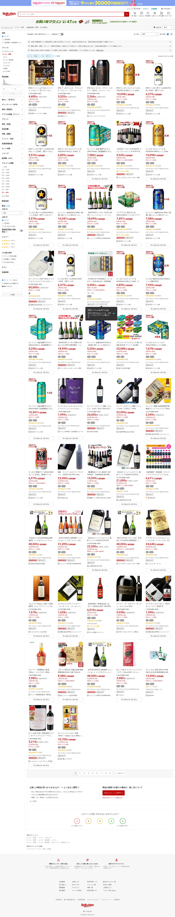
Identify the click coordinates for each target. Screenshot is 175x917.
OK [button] (114, 313)
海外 (8, 206)
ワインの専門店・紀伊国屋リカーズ (71, 431)
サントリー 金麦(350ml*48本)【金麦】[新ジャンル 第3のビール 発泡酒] (158, 215)
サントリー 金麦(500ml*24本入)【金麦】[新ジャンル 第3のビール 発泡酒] (99, 345)
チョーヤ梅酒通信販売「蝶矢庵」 (41, 694)
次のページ (121, 773)
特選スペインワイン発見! (39, 113)
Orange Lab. (64, 498)
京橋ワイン (63, 116)
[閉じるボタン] (170, 42)
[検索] (126, 14)
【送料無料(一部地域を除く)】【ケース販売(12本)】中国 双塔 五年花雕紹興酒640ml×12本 (99, 606)
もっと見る (33, 801)
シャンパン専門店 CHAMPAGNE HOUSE (101, 238)
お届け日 (5, 217)
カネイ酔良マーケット (96, 632)
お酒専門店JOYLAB (125, 500)
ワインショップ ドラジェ (97, 116)
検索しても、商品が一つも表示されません (45, 797)
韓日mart (151, 695)
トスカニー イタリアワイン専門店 (41, 761)
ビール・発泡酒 (44, 840)
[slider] (2, 85)
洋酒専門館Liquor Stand (126, 432)
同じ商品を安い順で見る (100, 179)
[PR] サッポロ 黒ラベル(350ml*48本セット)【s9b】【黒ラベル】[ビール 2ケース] (41, 151)
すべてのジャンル (7, 27)
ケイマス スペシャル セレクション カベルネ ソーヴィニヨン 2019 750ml (158, 540)
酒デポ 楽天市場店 (124, 368)
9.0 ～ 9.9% (5, 187)
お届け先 (5, 209)
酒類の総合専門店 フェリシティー (41, 305)
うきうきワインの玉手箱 (38, 632)
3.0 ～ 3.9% (5, 170)
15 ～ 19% (5, 192)
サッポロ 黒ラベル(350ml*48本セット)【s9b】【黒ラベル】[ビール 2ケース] (41, 215)
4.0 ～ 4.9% (5, 172)
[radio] (2, 36)
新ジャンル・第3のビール (61, 842)
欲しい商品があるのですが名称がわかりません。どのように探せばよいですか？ (57, 792)
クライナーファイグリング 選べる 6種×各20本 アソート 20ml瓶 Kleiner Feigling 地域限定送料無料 (129, 345)
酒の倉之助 (151, 498)
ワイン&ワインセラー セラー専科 (129, 177)
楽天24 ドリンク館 (125, 114)
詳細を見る (100, 50)
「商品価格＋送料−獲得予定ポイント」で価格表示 (42, 34)
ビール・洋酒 (31, 838)
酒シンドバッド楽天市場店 (68, 695)
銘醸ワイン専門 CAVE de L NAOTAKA (101, 498)
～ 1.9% (4, 167)
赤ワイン (49, 838)
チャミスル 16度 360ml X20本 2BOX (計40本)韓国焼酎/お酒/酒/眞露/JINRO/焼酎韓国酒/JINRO (158, 672)
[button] (166, 9)
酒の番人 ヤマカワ (66, 759)
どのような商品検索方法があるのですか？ (45, 794)
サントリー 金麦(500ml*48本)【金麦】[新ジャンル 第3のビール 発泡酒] (70, 215)
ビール (54, 840)
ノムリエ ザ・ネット (154, 564)
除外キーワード (7, 286)
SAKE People (93, 431)
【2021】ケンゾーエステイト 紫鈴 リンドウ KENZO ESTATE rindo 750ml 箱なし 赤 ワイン (99, 540)
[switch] (21, 231)
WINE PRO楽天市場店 (38, 564)
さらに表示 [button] (6, 71)
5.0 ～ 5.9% (5, 175)
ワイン (41, 838)
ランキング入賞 (124, 171)
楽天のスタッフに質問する (113, 793)
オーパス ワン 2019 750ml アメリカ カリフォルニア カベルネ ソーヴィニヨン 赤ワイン (41, 281)
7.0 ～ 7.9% (5, 181)
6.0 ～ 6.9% (5, 178)
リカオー (121, 695)
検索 (13, 93)
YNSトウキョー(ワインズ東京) (128, 632)
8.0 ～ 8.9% (5, 184)
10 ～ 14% (5, 190)
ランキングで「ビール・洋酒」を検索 (39, 849)
